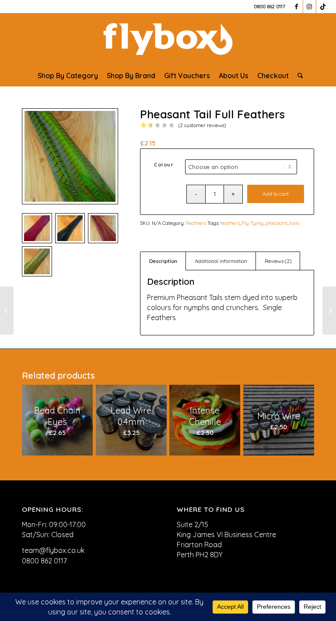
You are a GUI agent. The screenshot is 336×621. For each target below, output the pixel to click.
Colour (164, 165)
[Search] (298, 75)
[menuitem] (67, 75)
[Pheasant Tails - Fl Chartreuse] (70, 156)
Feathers (196, 223)
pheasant (276, 223)
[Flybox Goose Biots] (7, 310)
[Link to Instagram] (309, 6)
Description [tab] (163, 261)
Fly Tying (252, 223)
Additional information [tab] (221, 261)
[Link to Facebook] (296, 6)
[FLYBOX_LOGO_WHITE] (167, 39)
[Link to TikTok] (322, 6)
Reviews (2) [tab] (278, 261)
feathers (230, 223)
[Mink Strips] (329, 310)
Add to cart (275, 193)
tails (294, 223)
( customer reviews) (202, 125)
